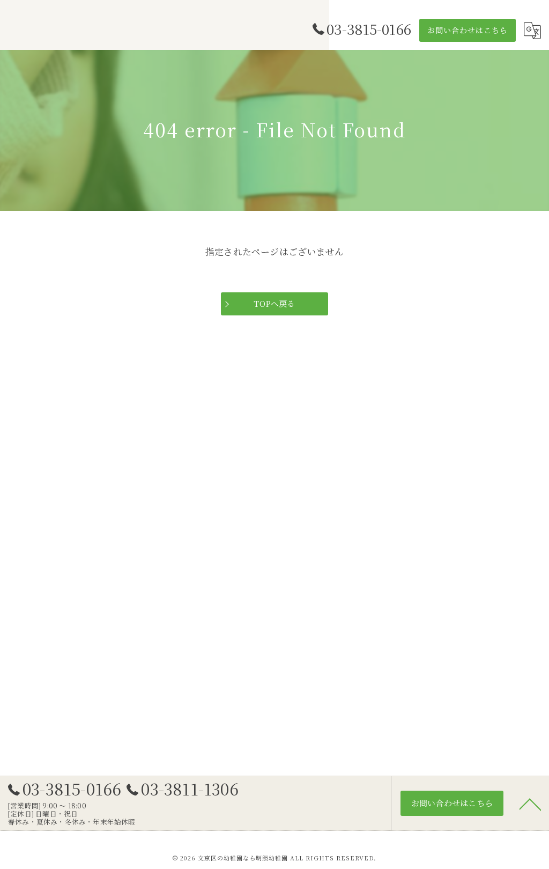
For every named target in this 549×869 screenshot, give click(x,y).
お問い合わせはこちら (467, 30)
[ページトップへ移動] (530, 803)
